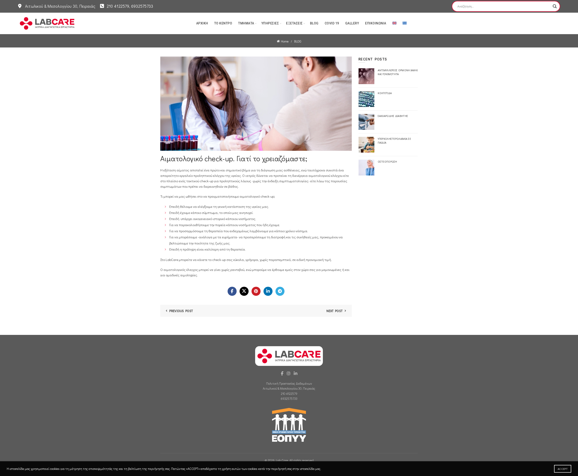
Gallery (352, 23)
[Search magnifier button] (555, 6)
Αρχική (202, 23)
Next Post (334, 311)
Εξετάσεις (294, 23)
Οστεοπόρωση (387, 161)
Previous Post (181, 311)
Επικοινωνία (375, 23)
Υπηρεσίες (270, 23)
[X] (244, 291)
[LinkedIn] (268, 291)
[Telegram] (279, 291)
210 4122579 (289, 393)
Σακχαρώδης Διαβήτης (393, 116)
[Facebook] (232, 291)
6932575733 (289, 398)
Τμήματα (246, 23)
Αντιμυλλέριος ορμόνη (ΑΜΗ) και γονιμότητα (398, 72)
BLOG (314, 23)
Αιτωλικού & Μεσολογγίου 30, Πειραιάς (289, 388)
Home (285, 41)
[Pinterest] (256, 291)
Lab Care (282, 460)
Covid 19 (332, 23)
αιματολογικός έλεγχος (180, 269)
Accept (563, 469)
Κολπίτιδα (385, 93)
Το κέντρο (223, 23)
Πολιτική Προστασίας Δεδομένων (289, 383)
